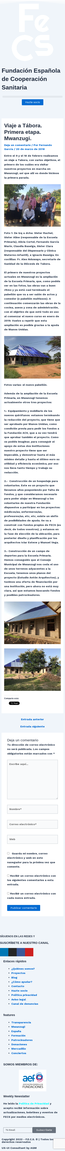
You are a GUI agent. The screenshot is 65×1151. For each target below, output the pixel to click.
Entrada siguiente (32, 726)
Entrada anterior (32, 719)
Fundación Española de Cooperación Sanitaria (31, 79)
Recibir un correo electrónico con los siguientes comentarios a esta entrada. (31, 880)
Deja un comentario (17, 145)
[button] (32, 97)
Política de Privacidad (34, 1103)
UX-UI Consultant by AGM (19, 1148)
